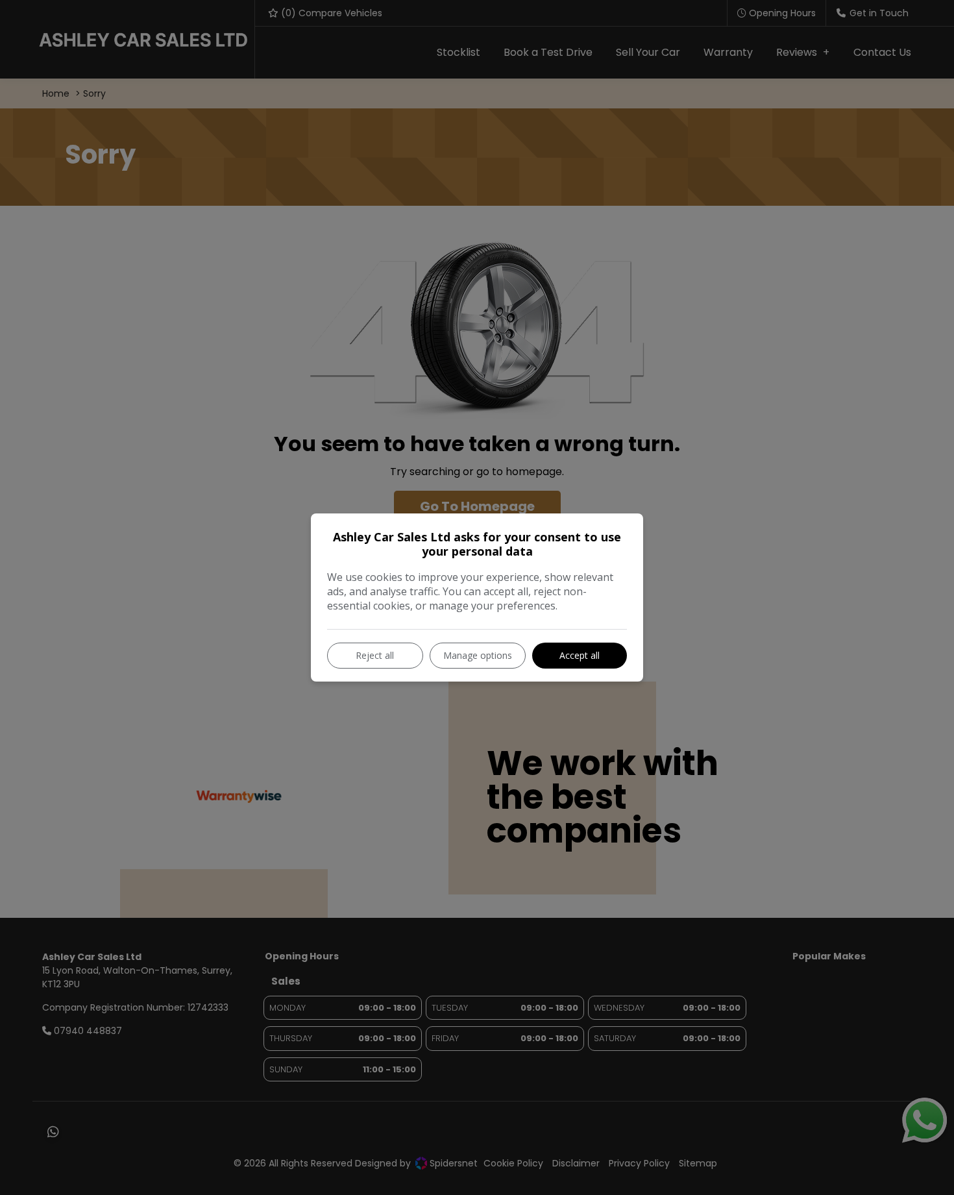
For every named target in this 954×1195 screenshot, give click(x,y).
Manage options (477, 655)
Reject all (375, 655)
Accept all (579, 655)
